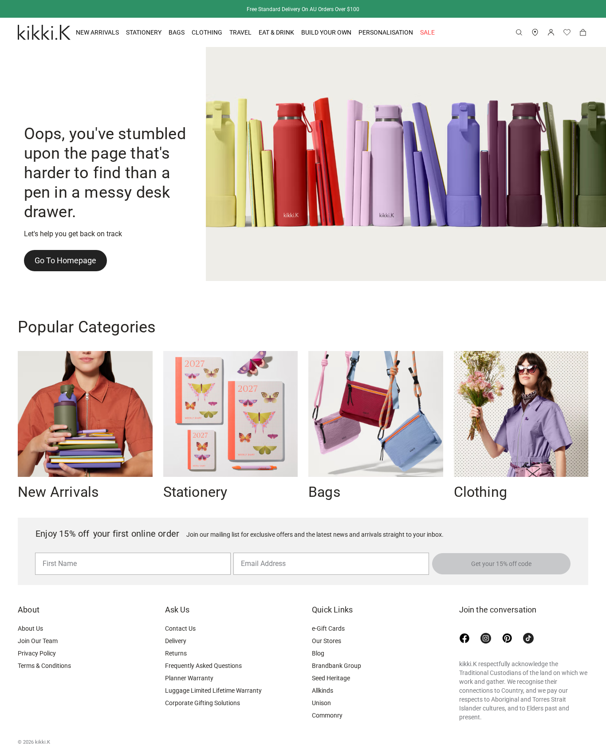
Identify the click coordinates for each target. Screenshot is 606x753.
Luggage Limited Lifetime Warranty (213, 690)
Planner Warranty (189, 678)
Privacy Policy (37, 653)
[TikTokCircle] (528, 638)
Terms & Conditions (44, 665)
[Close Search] (519, 32)
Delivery (175, 640)
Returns (176, 653)
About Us (30, 628)
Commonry (327, 715)
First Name (57, 552)
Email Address (260, 552)
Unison (321, 702)
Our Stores (326, 640)
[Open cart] (583, 32)
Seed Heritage (331, 678)
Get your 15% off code (501, 563)
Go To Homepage (65, 260)
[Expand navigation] (118, 32)
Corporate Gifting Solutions (202, 702)
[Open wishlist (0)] (567, 32)
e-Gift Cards (328, 628)
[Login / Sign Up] (551, 32)
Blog (318, 653)
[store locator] (535, 32)
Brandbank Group (336, 665)
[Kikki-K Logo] (44, 32)
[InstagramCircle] (485, 638)
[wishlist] (567, 32)
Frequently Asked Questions (203, 665)
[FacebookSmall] (464, 638)
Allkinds (322, 690)
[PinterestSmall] (507, 638)
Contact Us (180, 628)
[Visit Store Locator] (535, 32)
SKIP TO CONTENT (3, 77)
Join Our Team (38, 640)
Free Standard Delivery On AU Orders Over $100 (303, 9)
